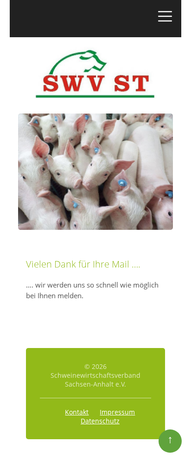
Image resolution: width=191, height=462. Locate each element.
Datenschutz (100, 420)
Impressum (117, 412)
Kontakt (77, 412)
